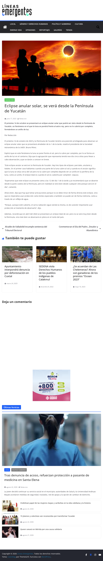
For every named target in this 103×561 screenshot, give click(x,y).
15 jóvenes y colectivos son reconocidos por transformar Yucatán (47, 516)
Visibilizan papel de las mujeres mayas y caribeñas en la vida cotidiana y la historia (55, 503)
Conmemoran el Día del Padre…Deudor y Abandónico (78, 228)
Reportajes (44, 30)
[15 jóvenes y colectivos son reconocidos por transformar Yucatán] (10, 519)
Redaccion (23, 119)
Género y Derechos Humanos (34, 24)
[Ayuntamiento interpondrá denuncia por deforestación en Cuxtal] (17, 248)
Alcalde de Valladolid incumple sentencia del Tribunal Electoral (26, 228)
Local (13, 24)
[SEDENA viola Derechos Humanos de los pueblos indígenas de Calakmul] (51, 248)
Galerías (58, 30)
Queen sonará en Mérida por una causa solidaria (41, 529)
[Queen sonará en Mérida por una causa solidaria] (10, 532)
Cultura (79, 24)
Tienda (69, 30)
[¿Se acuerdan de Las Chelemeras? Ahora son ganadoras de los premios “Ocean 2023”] (85, 248)
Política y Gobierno (61, 24)
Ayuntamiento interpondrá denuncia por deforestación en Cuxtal (17, 271)
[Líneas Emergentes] (5, 27)
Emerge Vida (16, 30)
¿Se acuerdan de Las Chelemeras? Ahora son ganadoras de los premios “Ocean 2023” (85, 273)
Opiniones (30, 30)
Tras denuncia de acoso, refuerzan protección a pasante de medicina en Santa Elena (46, 477)
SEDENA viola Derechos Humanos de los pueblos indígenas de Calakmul (50, 273)
